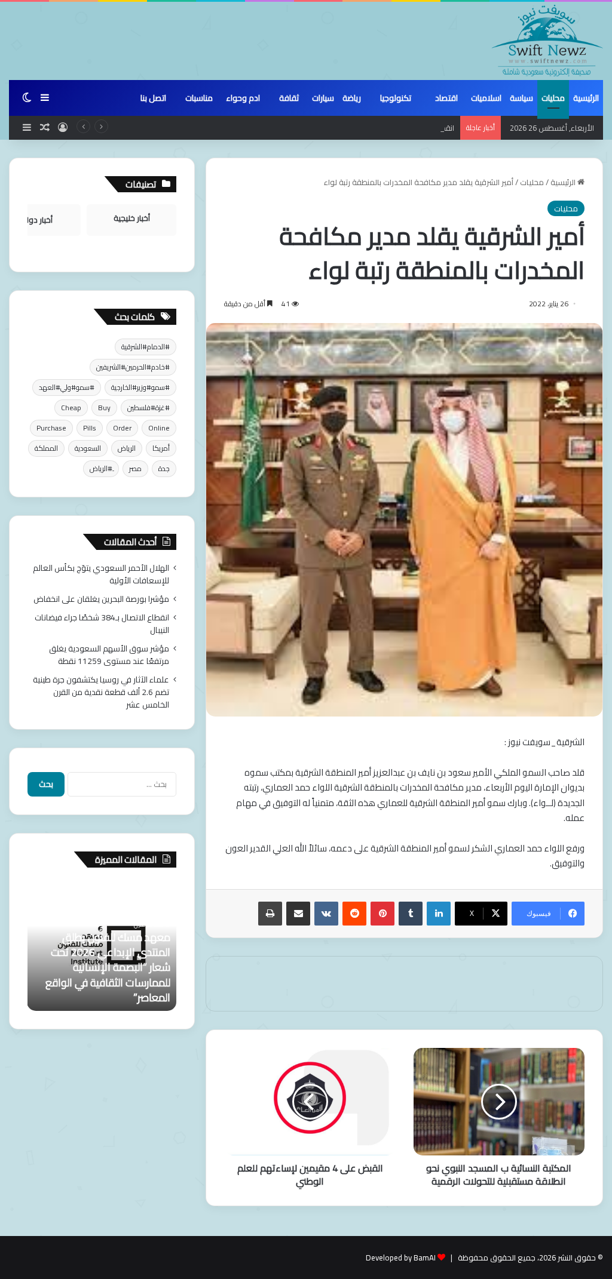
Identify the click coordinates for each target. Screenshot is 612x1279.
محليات (553, 98)
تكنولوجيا (395, 98)
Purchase (51, 428)
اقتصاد (446, 98)
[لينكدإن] (439, 914)
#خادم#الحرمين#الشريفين (133, 367)
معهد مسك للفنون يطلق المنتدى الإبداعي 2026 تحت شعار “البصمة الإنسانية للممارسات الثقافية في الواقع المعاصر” (107, 967)
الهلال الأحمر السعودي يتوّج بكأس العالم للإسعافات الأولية (101, 574)
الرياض (127, 448)
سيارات (323, 98)
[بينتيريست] (382, 914)
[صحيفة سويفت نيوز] (547, 40)
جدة (164, 468)
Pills (89, 428)
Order (122, 428)
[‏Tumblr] (411, 914)
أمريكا (161, 448)
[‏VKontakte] (326, 914)
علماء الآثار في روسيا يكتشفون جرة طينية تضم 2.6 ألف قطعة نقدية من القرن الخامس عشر (101, 692)
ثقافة (289, 98)
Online (159, 428)
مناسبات (199, 98)
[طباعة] (270, 914)
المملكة (46, 448)
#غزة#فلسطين (148, 407)
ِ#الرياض (101, 468)
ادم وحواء (243, 98)
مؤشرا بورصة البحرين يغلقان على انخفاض (101, 599)
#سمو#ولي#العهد (66, 387)
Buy (104, 407)
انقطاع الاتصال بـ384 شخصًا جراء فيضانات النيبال (379, 128)
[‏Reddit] (354, 914)
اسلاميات (486, 98)
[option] (101, 945)
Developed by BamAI (401, 1257)
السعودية (88, 448)
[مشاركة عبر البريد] (298, 914)
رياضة (351, 98)
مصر (135, 468)
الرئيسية (586, 98)
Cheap (71, 407)
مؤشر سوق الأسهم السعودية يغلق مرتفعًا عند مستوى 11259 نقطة (109, 655)
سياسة (521, 98)
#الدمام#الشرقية (145, 346)
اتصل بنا (153, 98)
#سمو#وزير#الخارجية (140, 387)
